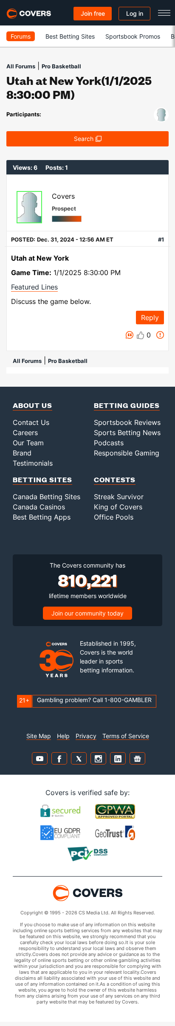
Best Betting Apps (42, 517)
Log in (134, 13)
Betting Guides (127, 405)
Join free (93, 13)
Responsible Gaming (126, 453)
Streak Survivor (119, 496)
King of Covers (118, 507)
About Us (32, 405)
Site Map (38, 735)
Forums (21, 36)
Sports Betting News (127, 432)
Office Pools (113, 517)
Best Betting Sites (70, 36)
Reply (150, 317)
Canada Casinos (39, 507)
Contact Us (31, 422)
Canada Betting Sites (46, 496)
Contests (114, 479)
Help (63, 735)
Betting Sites (42, 479)
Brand (22, 453)
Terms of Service (125, 735)
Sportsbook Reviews (127, 422)
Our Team (28, 443)
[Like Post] (140, 335)
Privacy (86, 735)
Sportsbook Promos (132, 36)
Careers (25, 432)
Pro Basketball (61, 66)
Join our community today (87, 613)
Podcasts (109, 443)
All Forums (20, 66)
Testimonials (33, 463)
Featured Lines (34, 287)
